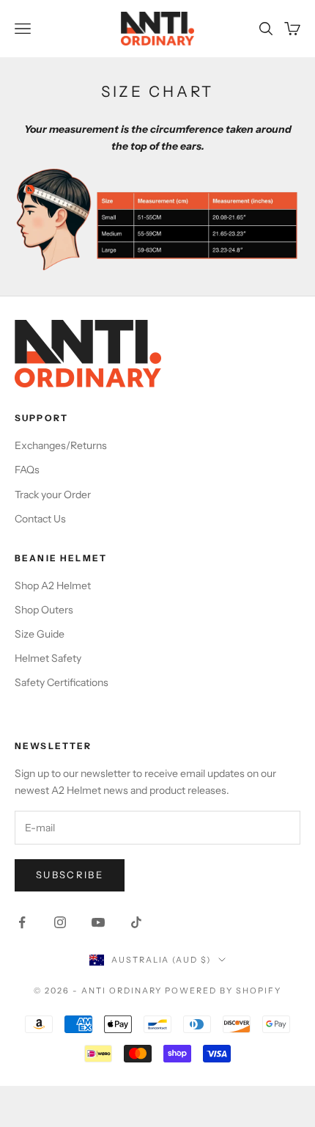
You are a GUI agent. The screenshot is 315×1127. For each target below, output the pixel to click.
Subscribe (69, 874)
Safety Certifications (61, 682)
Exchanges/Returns (61, 445)
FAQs (27, 469)
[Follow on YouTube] (98, 922)
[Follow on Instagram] (60, 922)
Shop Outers (44, 609)
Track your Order (53, 494)
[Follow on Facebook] (22, 922)
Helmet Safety (48, 658)
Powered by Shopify (223, 990)
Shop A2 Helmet (53, 585)
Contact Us (40, 518)
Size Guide (39, 634)
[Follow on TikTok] (136, 922)
